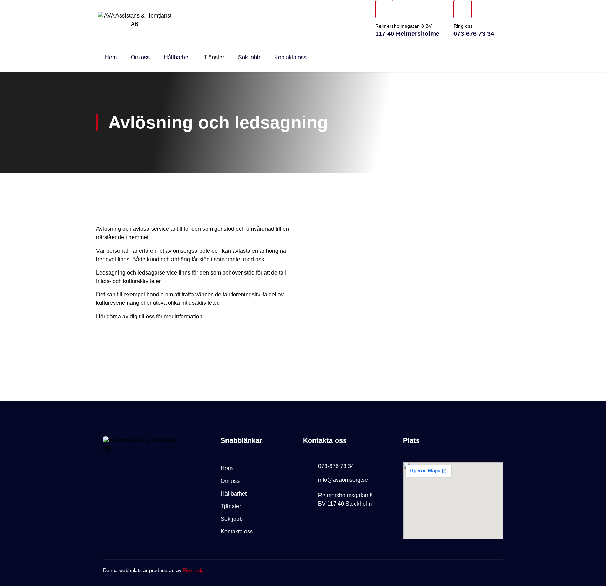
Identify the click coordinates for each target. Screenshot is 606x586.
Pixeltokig (193, 570)
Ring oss (463, 26)
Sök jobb (249, 57)
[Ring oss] (462, 9)
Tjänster (214, 57)
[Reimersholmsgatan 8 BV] (384, 9)
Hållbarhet (177, 57)
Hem (111, 57)
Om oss (140, 57)
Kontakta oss (290, 57)
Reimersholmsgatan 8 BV (403, 26)
